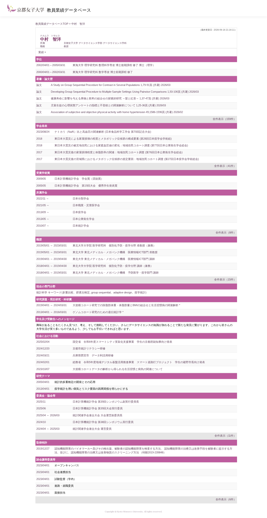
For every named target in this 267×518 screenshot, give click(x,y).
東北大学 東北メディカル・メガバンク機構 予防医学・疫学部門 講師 (116, 272)
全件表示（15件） (225, 279)
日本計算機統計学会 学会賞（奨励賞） (79, 178)
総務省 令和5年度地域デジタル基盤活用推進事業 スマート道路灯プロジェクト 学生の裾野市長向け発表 (139, 362)
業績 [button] (41, 52)
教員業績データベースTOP (51, 23)
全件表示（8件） (226, 232)
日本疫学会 (79, 212)
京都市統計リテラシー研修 (89, 348)
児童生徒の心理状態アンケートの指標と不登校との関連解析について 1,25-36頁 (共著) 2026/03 (108, 105)
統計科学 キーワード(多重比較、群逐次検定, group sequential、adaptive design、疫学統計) (91, 292)
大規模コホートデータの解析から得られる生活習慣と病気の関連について (118, 369)
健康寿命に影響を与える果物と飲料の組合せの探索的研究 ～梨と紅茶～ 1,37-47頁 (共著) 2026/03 (110, 98)
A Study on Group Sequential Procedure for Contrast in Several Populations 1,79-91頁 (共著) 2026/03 (110, 84)
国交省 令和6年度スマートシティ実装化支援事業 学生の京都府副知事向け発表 (122, 341)
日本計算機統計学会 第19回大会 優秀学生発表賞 (85, 185)
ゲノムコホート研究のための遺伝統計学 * (98, 312)
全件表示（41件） (225, 165)
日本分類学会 (81, 198)
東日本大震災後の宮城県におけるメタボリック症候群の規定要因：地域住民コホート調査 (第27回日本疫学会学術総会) (126, 159)
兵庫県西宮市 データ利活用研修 (93, 355)
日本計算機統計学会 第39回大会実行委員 (98, 408)
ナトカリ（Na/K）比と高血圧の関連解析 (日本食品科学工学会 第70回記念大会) (102, 131)
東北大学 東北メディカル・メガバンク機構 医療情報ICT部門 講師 (114, 258)
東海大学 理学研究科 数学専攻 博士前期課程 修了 (103, 72)
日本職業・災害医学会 (86, 205)
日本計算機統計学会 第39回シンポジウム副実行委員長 (106, 401)
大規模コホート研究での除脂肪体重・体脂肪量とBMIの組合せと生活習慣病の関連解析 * (126, 305)
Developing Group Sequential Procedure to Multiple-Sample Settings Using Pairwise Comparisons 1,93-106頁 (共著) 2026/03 (125, 91)
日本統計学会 (81, 225)
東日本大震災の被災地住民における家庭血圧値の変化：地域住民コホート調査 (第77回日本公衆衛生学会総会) (121, 145)
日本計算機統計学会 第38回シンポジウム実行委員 (103, 422)
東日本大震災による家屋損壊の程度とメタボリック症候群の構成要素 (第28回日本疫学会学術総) (113, 138)
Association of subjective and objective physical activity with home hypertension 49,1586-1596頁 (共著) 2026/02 (117, 112)
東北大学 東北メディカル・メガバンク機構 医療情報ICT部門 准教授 (115, 252)
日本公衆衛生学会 (83, 218)
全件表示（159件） (224, 118)
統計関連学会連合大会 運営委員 (92, 428)
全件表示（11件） (225, 435)
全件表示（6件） (226, 499)
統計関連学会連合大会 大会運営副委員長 (97, 415)
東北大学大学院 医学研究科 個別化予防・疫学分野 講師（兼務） (113, 265)
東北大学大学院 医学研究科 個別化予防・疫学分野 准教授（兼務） (114, 245)
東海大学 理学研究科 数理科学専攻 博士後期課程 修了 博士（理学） (114, 65)
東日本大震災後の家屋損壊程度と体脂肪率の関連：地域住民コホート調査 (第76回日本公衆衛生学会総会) (118, 152)
